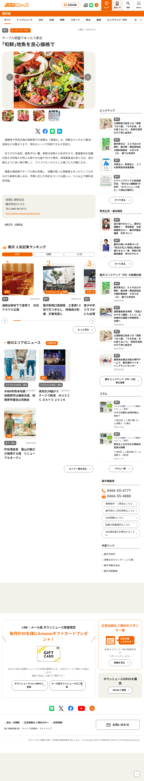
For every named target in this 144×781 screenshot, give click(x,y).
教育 (62, 20)
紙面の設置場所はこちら (117, 524)
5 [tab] (46, 320)
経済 (99, 20)
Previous (9, 77)
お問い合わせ (120, 724)
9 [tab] (74, 320)
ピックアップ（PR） (117, 20)
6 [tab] (53, 320)
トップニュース (24, 20)
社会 (51, 20)
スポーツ (75, 20)
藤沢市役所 (109, 554)
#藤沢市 (8, 224)
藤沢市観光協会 (112, 565)
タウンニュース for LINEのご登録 (29, 685)
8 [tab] (67, 320)
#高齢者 (18, 224)
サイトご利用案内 (30, 728)
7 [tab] (60, 320)
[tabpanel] (48, 80)
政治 (88, 20)
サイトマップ (45, 728)
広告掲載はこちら (114, 517)
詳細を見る (119, 662)
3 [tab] (31, 320)
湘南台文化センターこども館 (118, 559)
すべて (7, 20)
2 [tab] (24, 320)
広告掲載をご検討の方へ (36, 722)
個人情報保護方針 (12, 728)
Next (87, 77)
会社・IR (117, 8)
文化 (41, 20)
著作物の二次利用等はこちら (120, 510)
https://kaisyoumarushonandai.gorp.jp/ (23, 213)
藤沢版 (6, 13)
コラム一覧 (120, 468)
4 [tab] (38, 320)
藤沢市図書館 (110, 571)
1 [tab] (17, 320)
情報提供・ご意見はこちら (118, 503)
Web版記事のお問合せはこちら (120, 534)
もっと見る (83, 329)
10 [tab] (82, 320)
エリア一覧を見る (78, 469)
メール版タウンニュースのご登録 (67, 685)
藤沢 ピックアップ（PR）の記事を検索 (120, 381)
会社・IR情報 (13, 722)
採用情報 (57, 722)
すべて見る (120, 200)
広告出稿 (72, 5)
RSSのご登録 (119, 690)
